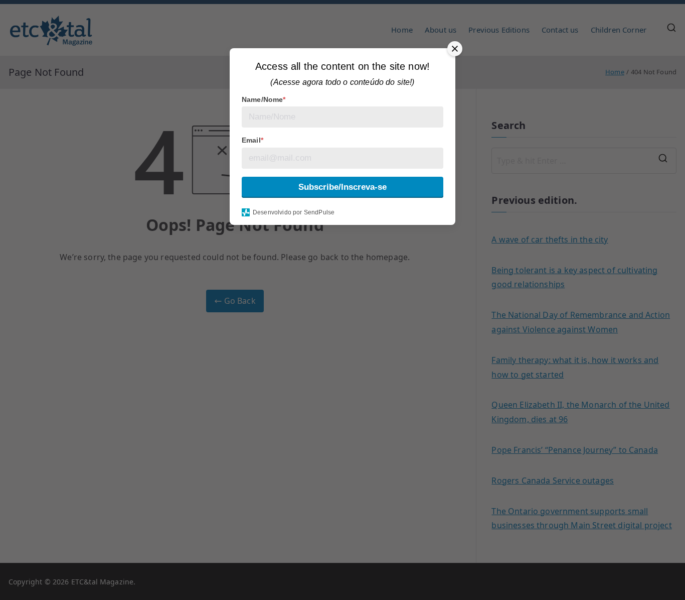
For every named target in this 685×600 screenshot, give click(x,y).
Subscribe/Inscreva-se (342, 187)
